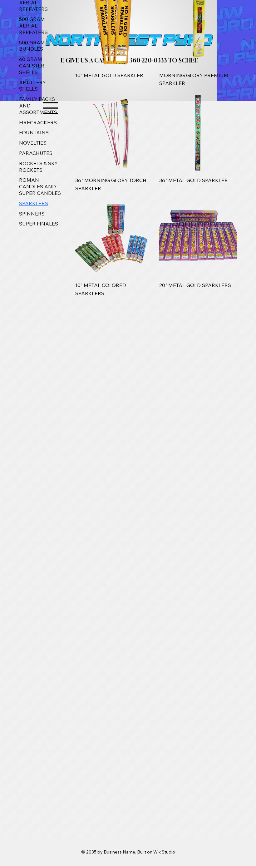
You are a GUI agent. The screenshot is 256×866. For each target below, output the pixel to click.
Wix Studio (164, 852)
